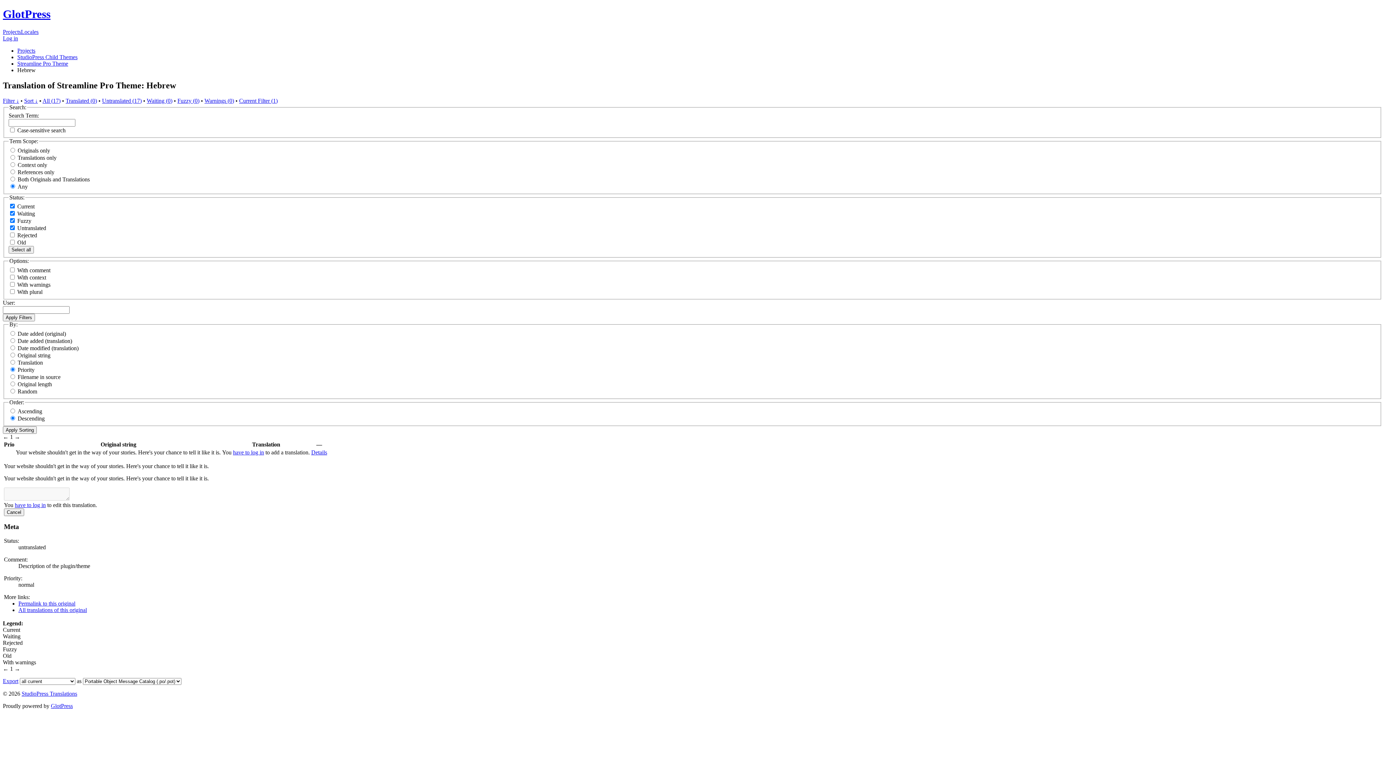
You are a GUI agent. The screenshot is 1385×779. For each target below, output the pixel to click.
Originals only (34, 151)
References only (36, 172)
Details (319, 452)
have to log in (248, 452)
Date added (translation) (45, 341)
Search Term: (24, 116)
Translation (30, 363)
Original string (34, 355)
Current (25, 206)
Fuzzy (23, 221)
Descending (31, 418)
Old (21, 242)
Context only (32, 165)
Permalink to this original (46, 603)
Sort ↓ (31, 101)
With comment (33, 270)
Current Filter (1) (258, 101)
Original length (35, 384)
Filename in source (39, 377)
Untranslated (31, 228)
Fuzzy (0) (188, 101)
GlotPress (26, 14)
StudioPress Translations (49, 694)
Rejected (26, 235)
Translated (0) (81, 101)
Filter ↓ (11, 101)
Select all (21, 249)
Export (10, 681)
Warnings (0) (219, 101)
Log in (10, 38)
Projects (12, 32)
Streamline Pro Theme (42, 64)
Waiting (25, 214)
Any (23, 187)
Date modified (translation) (48, 348)
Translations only (37, 158)
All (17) (52, 101)
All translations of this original (52, 610)
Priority (26, 370)
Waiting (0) (159, 101)
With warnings (33, 285)
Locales (30, 32)
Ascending (30, 411)
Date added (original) (42, 334)
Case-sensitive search (41, 130)
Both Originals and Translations (54, 179)
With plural (30, 292)
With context (31, 277)
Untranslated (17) (122, 101)
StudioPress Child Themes (47, 57)
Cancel (14, 512)
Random (27, 391)
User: (9, 303)
